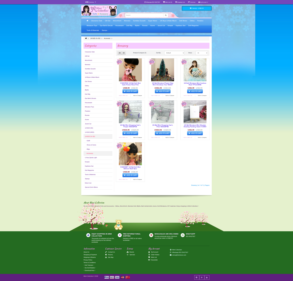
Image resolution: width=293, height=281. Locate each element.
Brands (131, 252)
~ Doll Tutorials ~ (89, 265)
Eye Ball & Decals (106, 25)
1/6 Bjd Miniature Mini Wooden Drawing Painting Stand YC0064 (195, 126)
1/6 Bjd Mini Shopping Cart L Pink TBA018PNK (162, 126)
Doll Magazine (193, 25)
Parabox (200, 21)
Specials (132, 255)
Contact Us (111, 252)
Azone (152, 25)
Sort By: (158, 53)
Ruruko (145, 25)
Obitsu (192, 21)
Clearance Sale (96, 21)
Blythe (137, 25)
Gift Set (107, 21)
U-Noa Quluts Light (91, 157)
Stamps (104, 30)
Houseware (119, 25)
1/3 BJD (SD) (89, 128)
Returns (110, 255)
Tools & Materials (93, 30)
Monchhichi (117, 21)
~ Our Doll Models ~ (90, 268)
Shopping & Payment (90, 255)
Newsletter (154, 260)
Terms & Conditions (90, 262)
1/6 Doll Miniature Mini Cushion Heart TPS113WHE (195, 84)
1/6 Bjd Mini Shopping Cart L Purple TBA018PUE (130, 126)
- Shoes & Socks (90, 145)
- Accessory (89, 153)
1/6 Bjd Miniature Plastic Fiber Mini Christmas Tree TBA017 (162, 84)
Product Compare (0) (139, 53)
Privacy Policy (88, 260)
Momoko (127, 21)
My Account (154, 252)
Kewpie (170, 25)
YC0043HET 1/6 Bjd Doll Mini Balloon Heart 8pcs (130, 168)
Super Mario (152, 21)
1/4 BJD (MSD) (89, 132)
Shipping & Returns (90, 257)
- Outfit (87, 141)
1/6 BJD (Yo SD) (95, 38)
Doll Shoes (183, 21)
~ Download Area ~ (89, 270)
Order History (155, 255)
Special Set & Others (91, 187)
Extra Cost (88, 183)
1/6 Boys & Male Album (168, 21)
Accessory (107, 38)
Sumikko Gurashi (139, 21)
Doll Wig (129, 25)
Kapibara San (181, 25)
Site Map (110, 257)
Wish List (154, 257)
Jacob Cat (161, 25)
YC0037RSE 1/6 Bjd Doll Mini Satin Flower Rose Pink (130, 84)
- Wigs (87, 149)
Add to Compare (137, 95)
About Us (86, 252)
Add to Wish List (123, 95)
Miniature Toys (92, 25)
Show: (190, 53)
